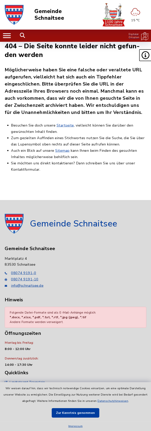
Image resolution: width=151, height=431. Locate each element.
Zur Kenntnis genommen (75, 413)
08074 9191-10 (25, 279)
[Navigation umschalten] (7, 35)
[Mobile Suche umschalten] (22, 36)
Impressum (75, 426)
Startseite (65, 125)
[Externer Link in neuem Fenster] (114, 15)
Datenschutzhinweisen (113, 401)
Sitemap (62, 150)
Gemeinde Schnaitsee (49, 14)
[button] (145, 55)
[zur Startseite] (14, 15)
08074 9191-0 (23, 273)
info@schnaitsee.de (27, 285)
